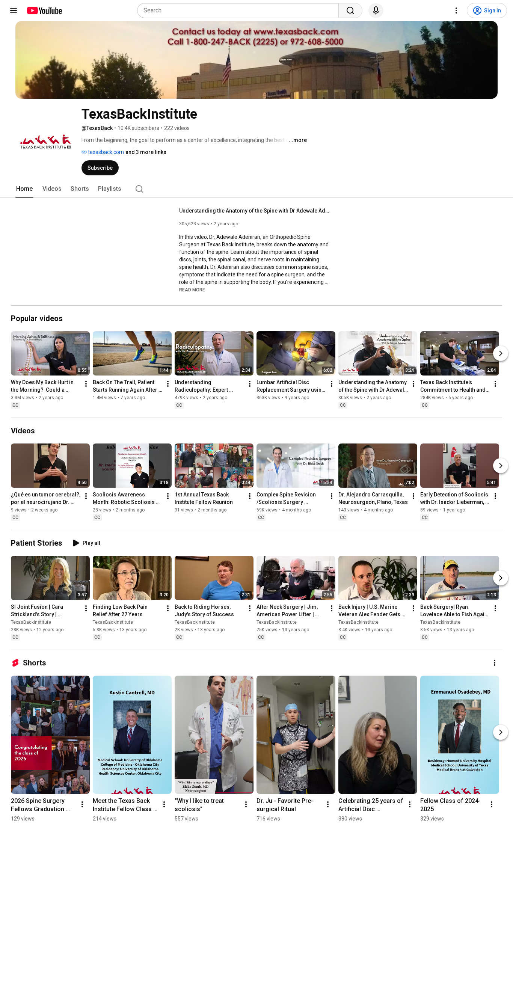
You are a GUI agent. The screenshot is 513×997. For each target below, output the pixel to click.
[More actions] (86, 383)
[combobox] (240, 10)
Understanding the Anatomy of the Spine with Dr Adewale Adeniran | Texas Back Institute (254, 211)
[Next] (500, 353)
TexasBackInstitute (31, 622)
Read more (192, 290)
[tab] (24, 189)
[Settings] (456, 10)
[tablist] (256, 189)
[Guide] (13, 10)
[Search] (350, 10)
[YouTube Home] (44, 10)
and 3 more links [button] (145, 152)
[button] (192, 289)
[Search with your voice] (375, 10)
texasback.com (105, 152)
